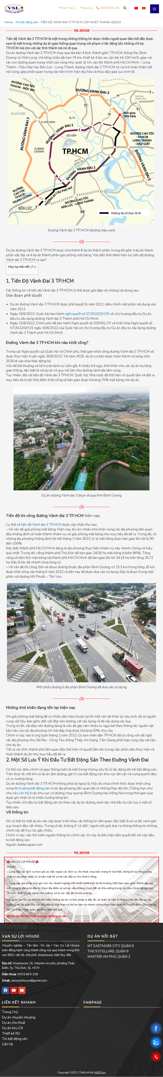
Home (8, 22)
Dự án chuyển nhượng (18, 1017)
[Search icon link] (125, 8)
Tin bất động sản (27, 22)
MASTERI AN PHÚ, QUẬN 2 (108, 956)
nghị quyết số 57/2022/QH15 (87, 314)
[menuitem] (136, 8)
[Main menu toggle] (154, 8)
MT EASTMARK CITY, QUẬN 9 (110, 946)
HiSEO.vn (100, 1072)
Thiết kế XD (11, 1033)
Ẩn (33, 267)
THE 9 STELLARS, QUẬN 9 (107, 951)
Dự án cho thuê (13, 1022)
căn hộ (24, 793)
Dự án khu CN (12, 1028)
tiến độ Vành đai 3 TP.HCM (41, 524)
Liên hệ (7, 1044)
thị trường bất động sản (32, 788)
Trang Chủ (10, 1012)
